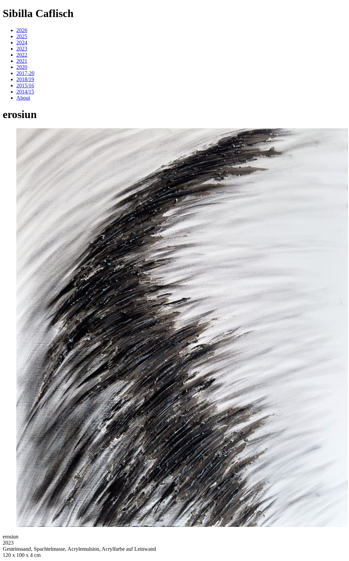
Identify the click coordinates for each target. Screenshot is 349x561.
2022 (21, 55)
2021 (21, 61)
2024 (21, 42)
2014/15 (25, 92)
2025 (21, 36)
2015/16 (25, 85)
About (23, 98)
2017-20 (25, 73)
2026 (21, 30)
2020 (21, 67)
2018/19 (25, 79)
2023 (21, 49)
